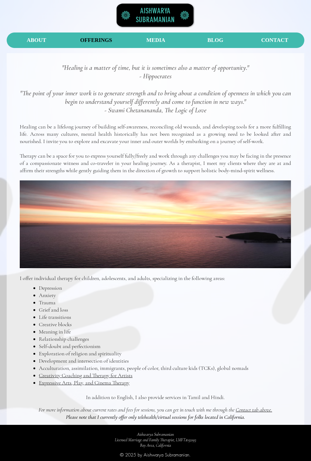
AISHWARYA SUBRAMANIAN (155, 15)
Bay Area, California (155, 445)
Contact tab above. (254, 409)
